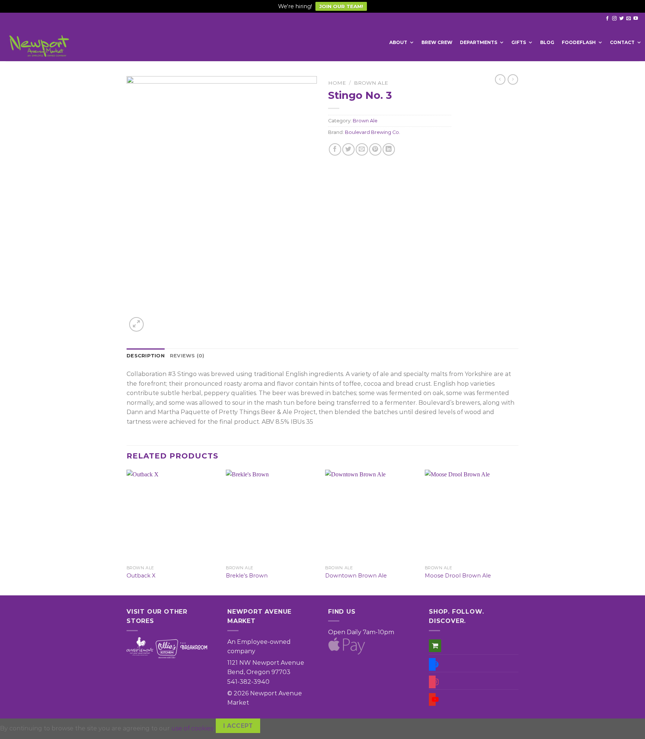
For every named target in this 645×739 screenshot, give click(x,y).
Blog (547, 42)
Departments (478, 42)
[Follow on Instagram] (614, 18)
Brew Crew (436, 42)
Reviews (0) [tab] (187, 355)
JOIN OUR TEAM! (341, 6)
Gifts (518, 42)
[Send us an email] (628, 18)
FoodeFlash (579, 42)
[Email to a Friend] (362, 149)
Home (337, 83)
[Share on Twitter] (348, 149)
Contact (622, 42)
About (398, 42)
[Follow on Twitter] (621, 18)
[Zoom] (136, 324)
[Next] (516, 531)
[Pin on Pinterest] (375, 149)
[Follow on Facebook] (607, 18)
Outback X (141, 575)
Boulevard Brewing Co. (372, 132)
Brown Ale (371, 83)
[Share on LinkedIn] (389, 149)
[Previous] (127, 531)
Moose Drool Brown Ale (458, 575)
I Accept (238, 725)
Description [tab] (146, 355)
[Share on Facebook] (335, 149)
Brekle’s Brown (247, 575)
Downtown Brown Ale (356, 575)
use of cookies (192, 728)
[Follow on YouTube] (635, 18)
